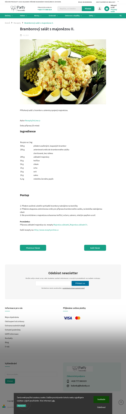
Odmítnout (101, 407)
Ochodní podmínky (13, 329)
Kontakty (9, 338)
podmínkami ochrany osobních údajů (74, 288)
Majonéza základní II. (78, 224)
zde (53, 401)
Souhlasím (101, 399)
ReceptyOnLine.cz (32, 120)
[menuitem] (10, 15)
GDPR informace (11, 334)
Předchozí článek (33, 248)
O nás (7, 346)
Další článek (95, 248)
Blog (7, 342)
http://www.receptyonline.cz (46, 230)
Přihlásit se (80, 283)
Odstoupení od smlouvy (105, 2)
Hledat (88, 9)
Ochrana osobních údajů (15, 325)
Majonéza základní (61, 224)
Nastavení (21, 406)
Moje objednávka (85, 2)
